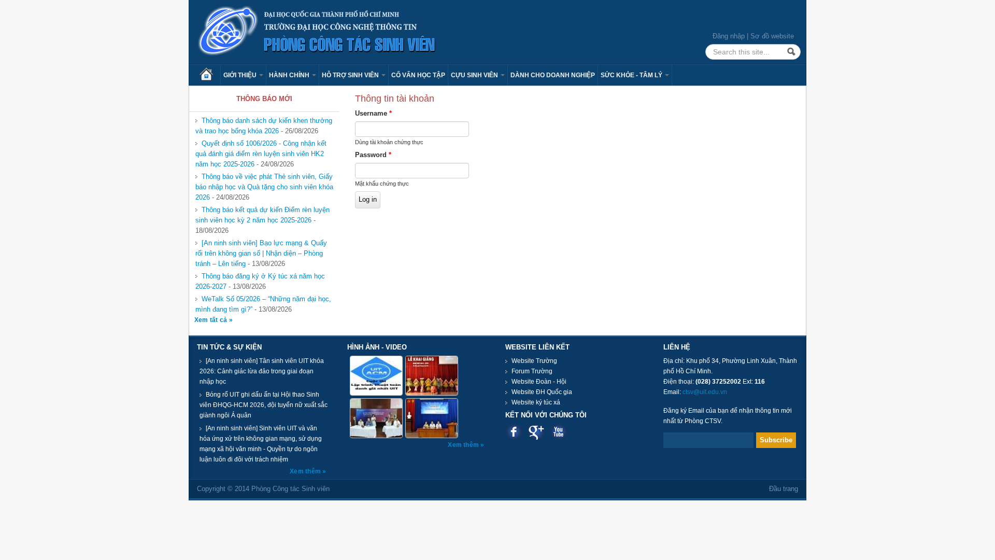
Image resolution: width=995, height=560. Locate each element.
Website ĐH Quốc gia (541, 392)
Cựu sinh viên (475, 75)
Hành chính (290, 75)
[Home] (317, 31)
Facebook (513, 431)
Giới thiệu (240, 75)
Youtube (558, 431)
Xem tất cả (211, 320)
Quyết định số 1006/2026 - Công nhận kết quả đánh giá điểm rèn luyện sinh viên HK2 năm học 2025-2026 (260, 153)
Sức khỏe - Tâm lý (632, 75)
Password (373, 155)
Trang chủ (210, 75)
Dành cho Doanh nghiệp (552, 75)
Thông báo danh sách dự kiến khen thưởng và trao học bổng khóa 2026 (263, 126)
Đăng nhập (729, 36)
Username (373, 113)
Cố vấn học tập (418, 75)
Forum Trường (531, 371)
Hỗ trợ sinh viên (351, 75)
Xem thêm (306, 471)
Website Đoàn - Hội (538, 381)
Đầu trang (783, 489)
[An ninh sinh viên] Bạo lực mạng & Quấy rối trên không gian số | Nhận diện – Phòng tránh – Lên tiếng (261, 253)
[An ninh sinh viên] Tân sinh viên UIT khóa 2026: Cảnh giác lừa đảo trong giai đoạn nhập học (262, 371)
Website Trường (534, 361)
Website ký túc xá (535, 402)
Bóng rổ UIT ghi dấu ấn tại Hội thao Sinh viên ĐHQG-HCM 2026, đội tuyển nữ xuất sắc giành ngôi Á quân (264, 405)
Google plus (536, 431)
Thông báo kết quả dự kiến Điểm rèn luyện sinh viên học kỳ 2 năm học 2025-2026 (262, 215)
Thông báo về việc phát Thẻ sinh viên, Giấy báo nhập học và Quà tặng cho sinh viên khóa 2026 (264, 187)
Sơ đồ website (772, 36)
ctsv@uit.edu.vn (705, 392)
